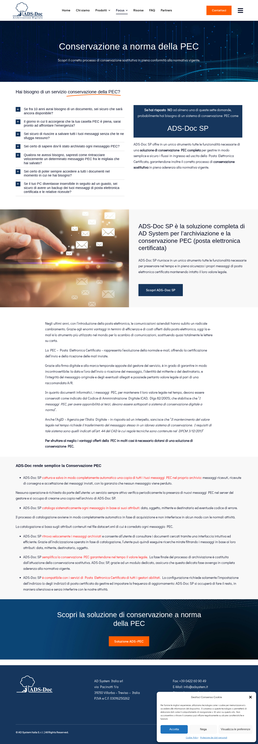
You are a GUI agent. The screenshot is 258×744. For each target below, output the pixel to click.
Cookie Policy (192, 737)
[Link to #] (241, 11)
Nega (203, 729)
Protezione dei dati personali (213, 737)
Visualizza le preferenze (235, 729)
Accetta (174, 729)
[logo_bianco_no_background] (34, 676)
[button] (250, 697)
